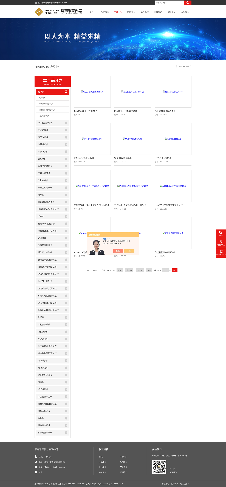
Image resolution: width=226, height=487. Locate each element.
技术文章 (145, 12)
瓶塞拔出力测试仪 (163, 158)
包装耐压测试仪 (45, 375)
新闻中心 (131, 12)
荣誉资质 (158, 12)
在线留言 (171, 12)
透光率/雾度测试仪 (46, 224)
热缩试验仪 (43, 360)
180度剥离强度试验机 (84, 158)
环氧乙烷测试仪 (45, 188)
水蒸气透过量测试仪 (47, 296)
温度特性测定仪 (45, 396)
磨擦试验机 (43, 368)
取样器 (41, 317)
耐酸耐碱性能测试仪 (47, 404)
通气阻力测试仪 (45, 252)
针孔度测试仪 (44, 324)
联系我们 (185, 12)
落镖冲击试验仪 (45, 166)
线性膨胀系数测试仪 (47, 353)
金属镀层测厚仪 (46, 103)
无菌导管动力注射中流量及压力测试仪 (91, 205)
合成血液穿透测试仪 (47, 260)
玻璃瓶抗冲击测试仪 (47, 303)
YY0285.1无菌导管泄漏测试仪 (169, 205)
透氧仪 (41, 382)
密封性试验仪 (44, 173)
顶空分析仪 (43, 137)
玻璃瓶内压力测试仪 (47, 288)
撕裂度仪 (42, 159)
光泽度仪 (42, 238)
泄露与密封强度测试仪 (48, 209)
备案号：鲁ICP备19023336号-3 (99, 484)
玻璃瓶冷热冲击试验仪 (48, 274)
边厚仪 (42, 97)
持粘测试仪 (43, 332)
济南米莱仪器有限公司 (54, 3)
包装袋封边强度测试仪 (165, 111)
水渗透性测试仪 (45, 432)
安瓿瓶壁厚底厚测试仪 (165, 252)
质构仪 (41, 418)
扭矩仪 (41, 195)
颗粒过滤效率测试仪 (47, 267)
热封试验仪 (43, 144)
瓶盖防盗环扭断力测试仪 (125, 111)
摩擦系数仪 (43, 152)
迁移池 (41, 216)
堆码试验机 (43, 339)
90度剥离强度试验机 (123, 158)
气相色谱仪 (43, 180)
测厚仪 (41, 92)
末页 (149, 270)
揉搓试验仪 (43, 389)
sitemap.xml (119, 484)
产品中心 (118, 12)
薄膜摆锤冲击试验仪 (47, 231)
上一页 (129, 270)
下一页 (139, 270)
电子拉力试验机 (45, 123)
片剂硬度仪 (43, 130)
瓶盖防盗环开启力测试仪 (85, 111)
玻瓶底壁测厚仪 (45, 245)
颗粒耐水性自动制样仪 (48, 310)
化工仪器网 (184, 484)
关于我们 (105, 12)
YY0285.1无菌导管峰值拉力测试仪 (130, 205)
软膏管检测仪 (44, 411)
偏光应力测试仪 (45, 281)
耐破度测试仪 (44, 425)
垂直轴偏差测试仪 (46, 202)
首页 (91, 12)
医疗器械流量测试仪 (47, 346)
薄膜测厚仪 (44, 115)
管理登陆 (165, 484)
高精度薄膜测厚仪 (47, 109)
